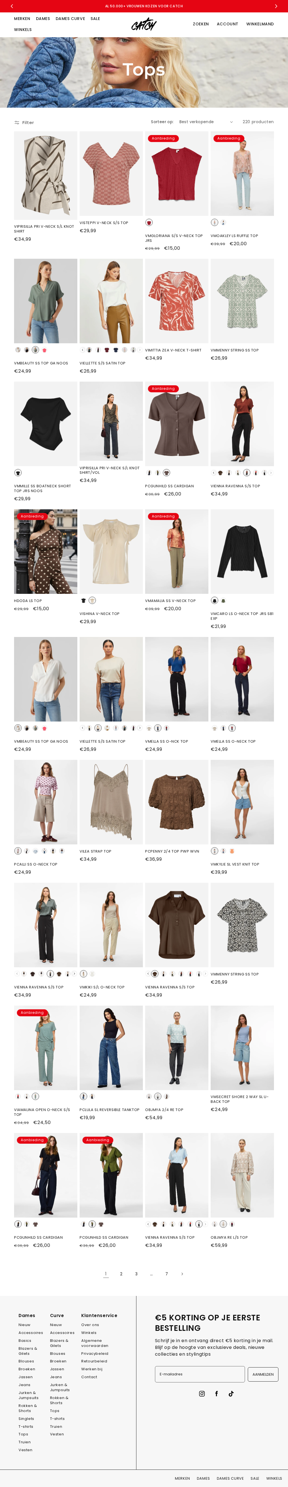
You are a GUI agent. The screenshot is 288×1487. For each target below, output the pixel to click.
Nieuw (25, 1324)
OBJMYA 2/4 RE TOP (164, 1110)
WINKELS (23, 29)
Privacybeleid (95, 1353)
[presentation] (82, 350)
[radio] (149, 222)
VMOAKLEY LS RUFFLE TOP (234, 236)
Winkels (88, 1332)
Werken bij (91, 1369)
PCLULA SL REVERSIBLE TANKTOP (110, 1110)
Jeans (25, 1385)
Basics (25, 1340)
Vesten (26, 1450)
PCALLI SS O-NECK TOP (36, 864)
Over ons (90, 1324)
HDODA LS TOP (28, 601)
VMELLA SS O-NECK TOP (233, 741)
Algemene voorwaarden (95, 1343)
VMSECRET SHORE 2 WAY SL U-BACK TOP (240, 1099)
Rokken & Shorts (28, 1408)
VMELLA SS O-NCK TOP (166, 741)
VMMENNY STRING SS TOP (235, 350)
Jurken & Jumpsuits (29, 1395)
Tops (23, 1434)
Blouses (26, 1361)
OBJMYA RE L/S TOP (229, 1237)
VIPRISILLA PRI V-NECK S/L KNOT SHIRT (44, 229)
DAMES (43, 18)
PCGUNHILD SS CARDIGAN (169, 486)
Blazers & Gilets (28, 1351)
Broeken (27, 1369)
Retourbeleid (94, 1361)
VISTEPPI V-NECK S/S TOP (104, 223)
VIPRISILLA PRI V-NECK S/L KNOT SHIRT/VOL (110, 470)
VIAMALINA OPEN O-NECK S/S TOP (42, 1112)
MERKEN (22, 18)
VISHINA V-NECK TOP (100, 614)
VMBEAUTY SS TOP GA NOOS (41, 363)
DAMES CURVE (70, 18)
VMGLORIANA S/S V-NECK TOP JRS (174, 238)
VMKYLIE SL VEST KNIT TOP (235, 864)
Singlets (26, 1418)
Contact (89, 1377)
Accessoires (31, 1332)
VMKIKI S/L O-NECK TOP (102, 987)
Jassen (26, 1377)
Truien (25, 1442)
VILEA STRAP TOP (96, 851)
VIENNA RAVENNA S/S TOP (235, 486)
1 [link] (106, 1274)
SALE (95, 18)
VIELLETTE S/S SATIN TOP (103, 363)
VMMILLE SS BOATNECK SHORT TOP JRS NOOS (42, 489)
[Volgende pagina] (182, 1274)
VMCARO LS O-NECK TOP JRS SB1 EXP (242, 616)
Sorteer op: (162, 122)
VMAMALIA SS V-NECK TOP (170, 601)
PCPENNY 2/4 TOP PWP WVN (172, 851)
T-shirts (26, 1426)
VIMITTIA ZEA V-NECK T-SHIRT (173, 350)
